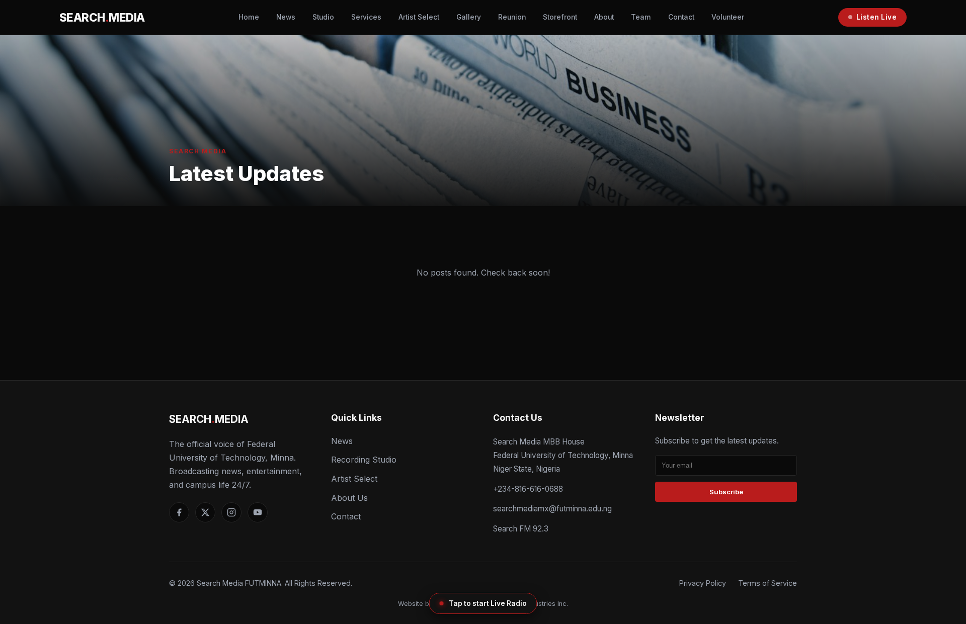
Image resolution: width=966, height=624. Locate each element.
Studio (323, 17)
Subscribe (726, 492)
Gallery (468, 17)
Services (366, 17)
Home (248, 17)
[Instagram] (231, 512)
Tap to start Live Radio (488, 603)
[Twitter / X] (205, 512)
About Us (349, 498)
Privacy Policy (702, 583)
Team (641, 17)
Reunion (512, 17)
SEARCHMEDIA (102, 17)
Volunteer (727, 17)
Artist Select (418, 17)
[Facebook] (179, 512)
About (604, 17)
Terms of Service (767, 583)
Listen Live (876, 17)
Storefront (560, 17)
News (285, 17)
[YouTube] (258, 512)
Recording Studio (363, 460)
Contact (681, 17)
